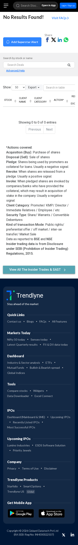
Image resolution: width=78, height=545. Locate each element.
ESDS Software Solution (50, 445)
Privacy (11, 468)
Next (49, 129)
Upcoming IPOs (60, 417)
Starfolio (12, 486)
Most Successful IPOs (21, 427)
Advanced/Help (15, 70)
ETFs (49, 362)
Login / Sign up (68, 5)
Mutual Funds (15, 367)
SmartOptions (32, 486)
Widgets (38, 390)
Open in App (49, 5)
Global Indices (16, 373)
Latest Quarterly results (22, 344)
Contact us (14, 321)
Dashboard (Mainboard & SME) (26, 417)
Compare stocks (17, 390)
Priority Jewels (22, 450)
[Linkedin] (72, 534)
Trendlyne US (20, 491)
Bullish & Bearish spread (45, 367)
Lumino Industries (18, 445)
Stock (8, 100)
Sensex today (39, 339)
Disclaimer (50, 468)
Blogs (30, 321)
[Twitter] (63, 535)
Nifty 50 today (16, 339)
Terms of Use (30, 468)
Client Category (40, 100)
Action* (59, 100)
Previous (34, 129)
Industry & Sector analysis (23, 362)
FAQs (42, 321)
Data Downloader (18, 396)
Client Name (23, 100)
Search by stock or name (17, 58)
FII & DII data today (55, 344)
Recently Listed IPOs (26, 422)
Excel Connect (44, 396)
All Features (59, 321)
